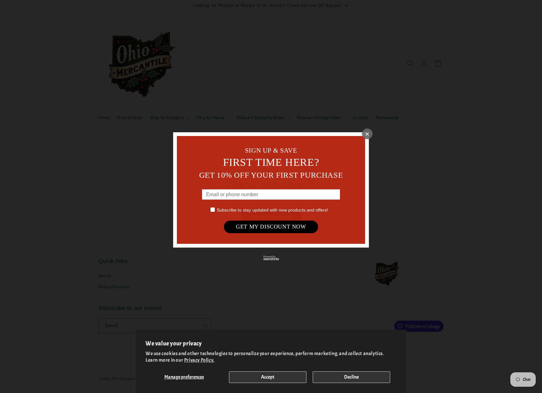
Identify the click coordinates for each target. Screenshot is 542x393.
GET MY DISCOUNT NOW (271, 226)
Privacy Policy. (199, 360)
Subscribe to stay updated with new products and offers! (272, 209)
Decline (351, 377)
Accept (267, 377)
